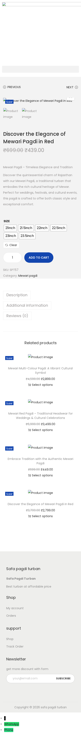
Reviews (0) (17, 315)
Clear (13, 245)
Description (16, 295)
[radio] (10, 228)
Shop (10, 639)
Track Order (14, 646)
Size (7, 221)
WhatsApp (11, 724)
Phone (8, 730)
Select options (42, 385)
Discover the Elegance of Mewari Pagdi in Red (40, 504)
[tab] (40, 295)
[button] (40, 69)
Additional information (27, 305)
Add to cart (39, 257)
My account (15, 608)
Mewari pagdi (27, 276)
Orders (11, 616)
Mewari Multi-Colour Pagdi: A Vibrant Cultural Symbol (40, 370)
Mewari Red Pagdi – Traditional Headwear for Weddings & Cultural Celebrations (40, 415)
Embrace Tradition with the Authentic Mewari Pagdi (40, 461)
